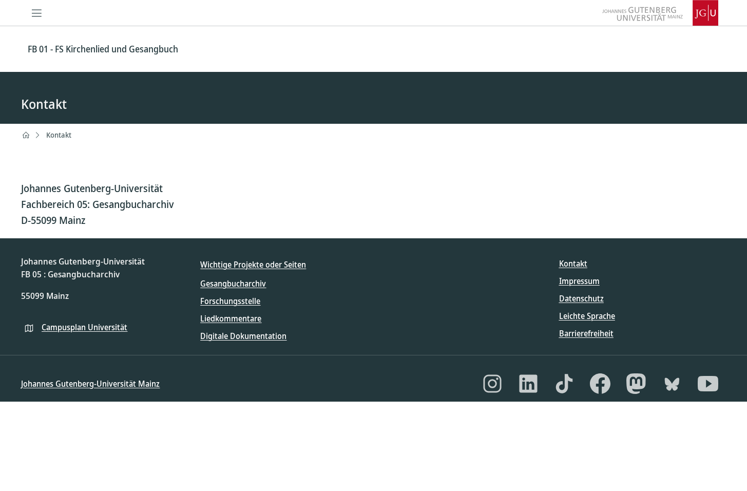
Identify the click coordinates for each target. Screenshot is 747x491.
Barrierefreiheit (586, 333)
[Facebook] (600, 383)
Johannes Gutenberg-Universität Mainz (90, 383)
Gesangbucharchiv (233, 283)
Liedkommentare (230, 318)
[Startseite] (25, 135)
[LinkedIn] (528, 383)
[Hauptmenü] (36, 13)
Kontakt (58, 135)
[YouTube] (708, 383)
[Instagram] (492, 383)
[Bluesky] (672, 383)
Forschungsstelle (230, 301)
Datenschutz (581, 298)
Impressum (579, 281)
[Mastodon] (636, 383)
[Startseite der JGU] (660, 13)
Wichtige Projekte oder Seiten (253, 264)
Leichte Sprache (587, 316)
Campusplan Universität (84, 327)
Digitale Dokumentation (243, 336)
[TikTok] (564, 383)
